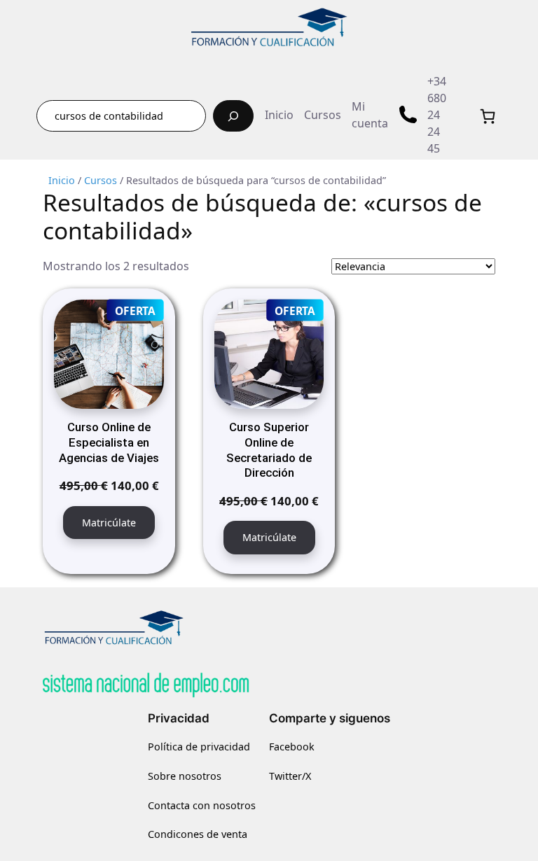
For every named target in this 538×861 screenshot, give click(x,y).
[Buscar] (233, 116)
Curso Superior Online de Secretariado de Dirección (269, 449)
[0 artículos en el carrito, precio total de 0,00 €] (488, 116)
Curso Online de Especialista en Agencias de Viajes (109, 442)
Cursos (100, 180)
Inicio (61, 180)
